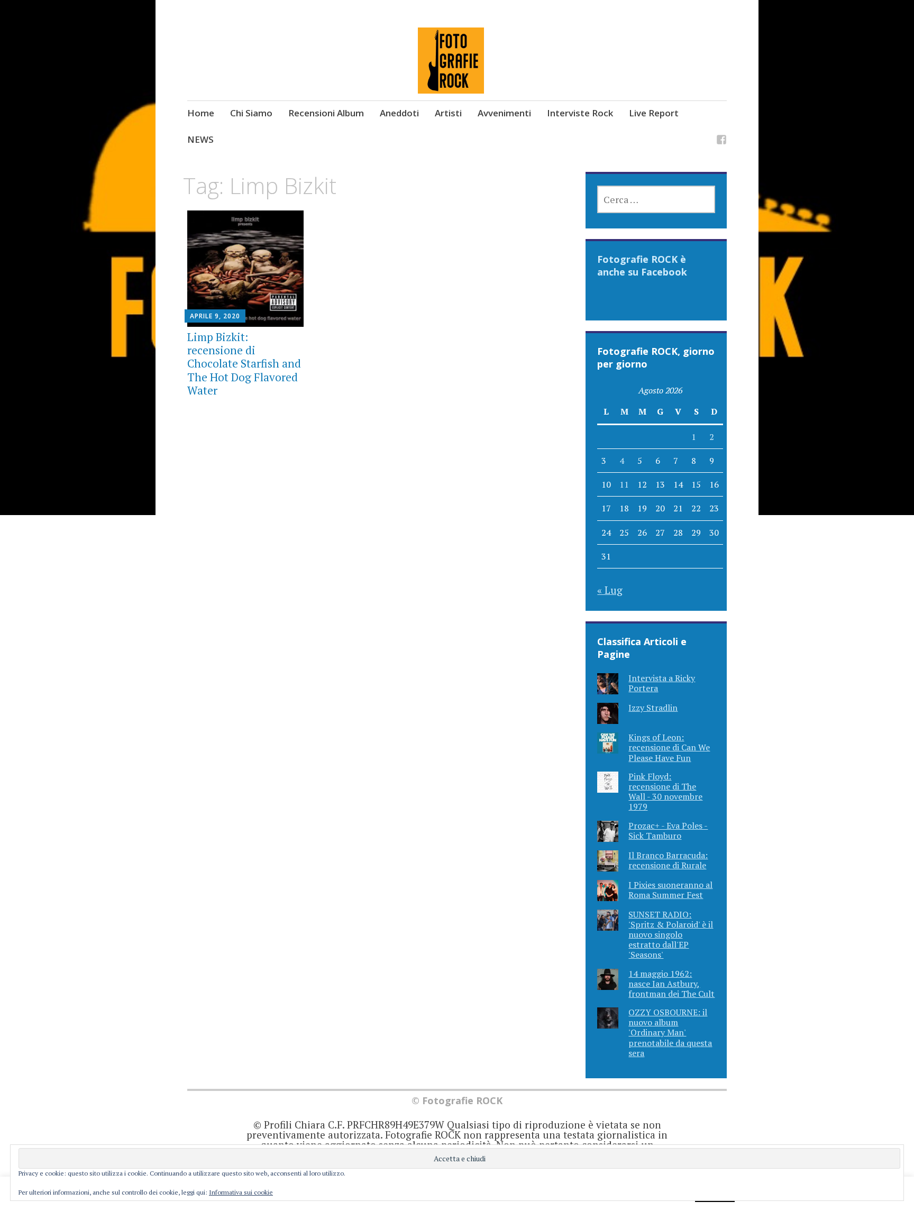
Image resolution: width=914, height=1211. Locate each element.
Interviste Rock (580, 113)
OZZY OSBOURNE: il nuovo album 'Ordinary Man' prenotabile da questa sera (670, 1032)
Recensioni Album (326, 113)
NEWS (200, 139)
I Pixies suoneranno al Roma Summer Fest (670, 890)
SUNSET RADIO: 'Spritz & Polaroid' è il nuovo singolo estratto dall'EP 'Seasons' (670, 935)
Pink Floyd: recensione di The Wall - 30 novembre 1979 (665, 791)
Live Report (654, 113)
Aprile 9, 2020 (215, 315)
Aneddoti (399, 113)
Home (200, 113)
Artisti (448, 113)
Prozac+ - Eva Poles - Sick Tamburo (668, 830)
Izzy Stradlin (653, 707)
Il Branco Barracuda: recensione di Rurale (668, 860)
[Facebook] (721, 141)
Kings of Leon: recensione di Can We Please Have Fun (669, 747)
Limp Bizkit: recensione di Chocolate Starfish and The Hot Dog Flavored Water (244, 363)
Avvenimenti (504, 113)
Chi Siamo (251, 113)
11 (624, 484)
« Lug (610, 590)
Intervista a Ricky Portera (661, 683)
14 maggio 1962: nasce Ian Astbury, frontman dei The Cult (671, 983)
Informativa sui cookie (241, 1192)
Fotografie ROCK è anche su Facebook (642, 265)
